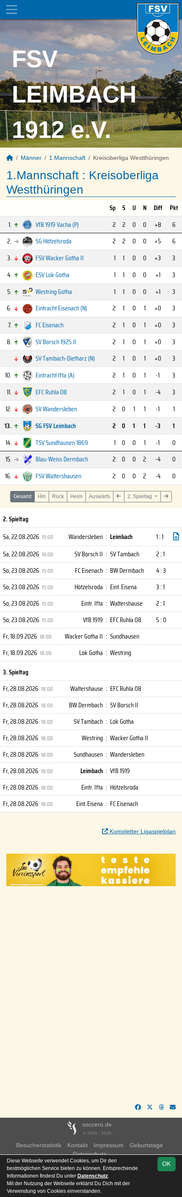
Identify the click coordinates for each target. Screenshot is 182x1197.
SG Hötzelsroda (54, 241)
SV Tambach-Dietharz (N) (65, 358)
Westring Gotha (54, 291)
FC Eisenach (49, 325)
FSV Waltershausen (58, 476)
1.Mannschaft (67, 157)
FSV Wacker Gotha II (60, 258)
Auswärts (99, 496)
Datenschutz (92, 1176)
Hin (42, 496)
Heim (76, 496)
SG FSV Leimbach (56, 426)
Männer (31, 157)
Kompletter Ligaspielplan (142, 831)
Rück (58, 496)
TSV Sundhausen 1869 (62, 442)
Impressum (109, 1145)
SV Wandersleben (56, 409)
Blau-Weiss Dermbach (62, 459)
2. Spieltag (140, 496)
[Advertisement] (91, 994)
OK (166, 1163)
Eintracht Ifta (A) (55, 375)
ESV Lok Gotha (52, 275)
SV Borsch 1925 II (56, 342)
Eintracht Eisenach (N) (61, 308)
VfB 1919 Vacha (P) (57, 224)
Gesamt (22, 496)
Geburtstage (146, 1145)
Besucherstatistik (38, 1145)
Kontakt (77, 1145)
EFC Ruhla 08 (51, 392)
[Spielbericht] (176, 536)
